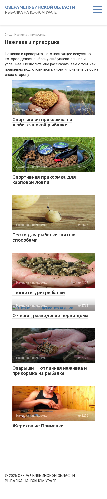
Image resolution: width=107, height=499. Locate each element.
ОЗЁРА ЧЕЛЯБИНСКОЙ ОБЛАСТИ (40, 7)
